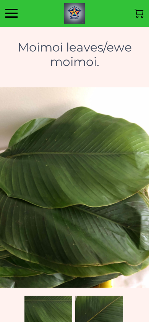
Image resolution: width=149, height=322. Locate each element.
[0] (139, 13)
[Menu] (11, 13)
